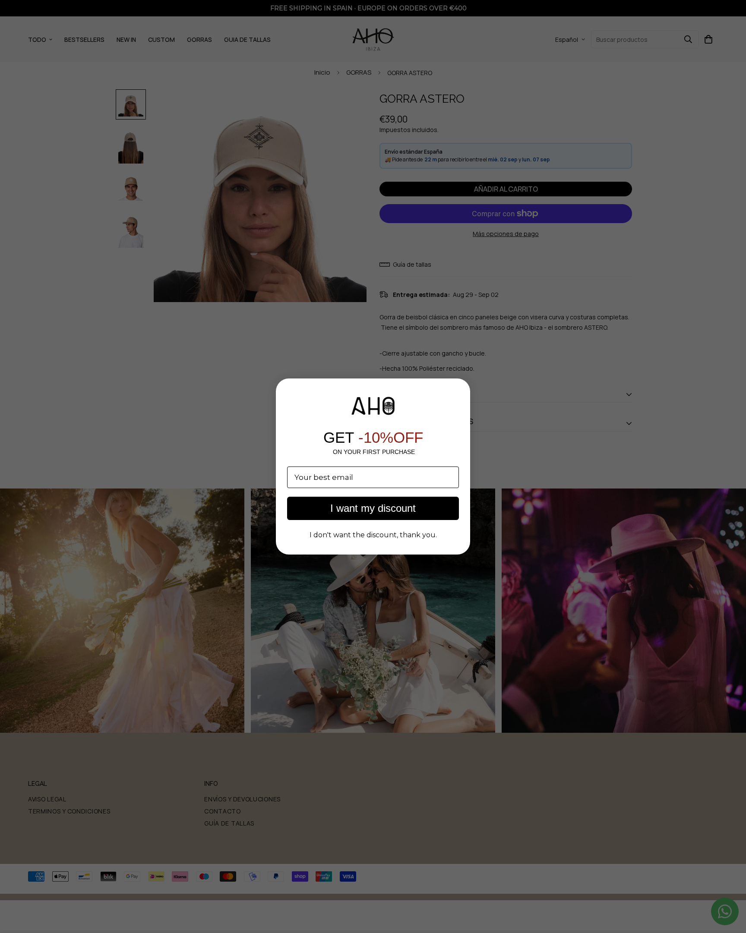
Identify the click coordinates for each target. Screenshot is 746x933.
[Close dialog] (459, 389)
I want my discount (373, 508)
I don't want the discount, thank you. (373, 535)
